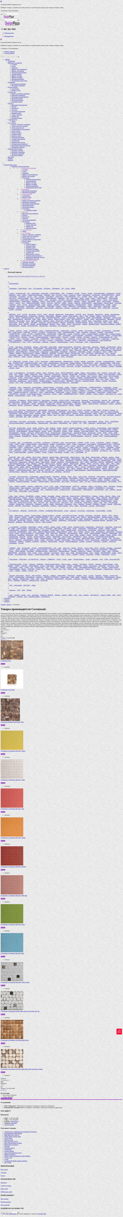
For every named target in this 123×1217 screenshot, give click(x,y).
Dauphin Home (111, 347)
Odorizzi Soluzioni (65, 486)
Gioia (119, 389)
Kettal (69, 431)
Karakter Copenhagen (75, 428)
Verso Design (92, 566)
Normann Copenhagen (22, 481)
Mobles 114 (69, 467)
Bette (33, 319)
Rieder (15, 519)
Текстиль (25, 218)
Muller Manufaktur (79, 470)
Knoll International (14, 434)
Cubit (85, 342)
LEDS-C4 (20, 446)
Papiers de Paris (74, 496)
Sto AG (11, 540)
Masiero (85, 460)
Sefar (29, 532)
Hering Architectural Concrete (61, 402)
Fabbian (38, 373)
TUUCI (113, 554)
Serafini (86, 532)
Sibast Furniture (39, 533)
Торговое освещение (28, 265)
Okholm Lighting (13, 488)
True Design (89, 554)
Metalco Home (73, 463)
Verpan (84, 566)
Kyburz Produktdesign (110, 436)
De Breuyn (66, 348)
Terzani (64, 549)
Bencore (37, 317)
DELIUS (64, 350)
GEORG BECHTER (63, 389)
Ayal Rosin (18, 309)
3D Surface (46, 288)
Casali (77, 332)
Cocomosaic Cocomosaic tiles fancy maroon (13, 866)
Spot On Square (66, 536)
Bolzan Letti (58, 321)
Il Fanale (112, 410)
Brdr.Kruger (70, 322)
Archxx (11, 303)
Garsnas (115, 387)
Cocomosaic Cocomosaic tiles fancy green (13, 924)
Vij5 (98, 567)
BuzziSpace (52, 326)
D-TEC (11, 347)
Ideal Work (51, 410)
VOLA (10, 570)
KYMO (11, 437)
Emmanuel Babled (105, 363)
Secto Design (91, 530)
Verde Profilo (49, 566)
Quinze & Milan (100, 510)
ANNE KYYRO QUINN (81, 300)
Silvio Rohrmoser (71, 533)
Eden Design (43, 361)
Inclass (30, 413)
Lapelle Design (60, 444)
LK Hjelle (71, 449)
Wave (84, 575)
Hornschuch (12, 405)
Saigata (52, 527)
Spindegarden (55, 536)
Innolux (100, 413)
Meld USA (117, 462)
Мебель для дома (31, 182)
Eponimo (53, 364)
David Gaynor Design (25, 348)
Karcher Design (101, 428)
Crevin (71, 342)
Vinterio (23, 569)
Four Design (65, 379)
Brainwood (42, 322)
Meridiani (33, 463)
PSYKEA (52, 506)
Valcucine (31, 564)
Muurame (31, 472)
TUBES (97, 554)
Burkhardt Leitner (93, 324)
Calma (40, 330)
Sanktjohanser (89, 527)
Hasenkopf (84, 400)
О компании (8, 1149)
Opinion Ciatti (34, 489)
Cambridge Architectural (51, 330)
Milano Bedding (20, 465)
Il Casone (104, 410)
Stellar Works (61, 538)
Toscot (61, 553)
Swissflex (103, 541)
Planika (76, 501)
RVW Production (28, 522)
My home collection (47, 472)
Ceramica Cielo (103, 334)
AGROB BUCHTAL (107, 295)
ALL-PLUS (12, 298)
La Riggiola (55, 442)
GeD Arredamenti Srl (41, 389)
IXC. (41, 416)
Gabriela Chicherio (48, 387)
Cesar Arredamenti (77, 335)
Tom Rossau (21, 553)
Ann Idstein (53, 300)
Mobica (27, 467)
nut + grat (86, 481)
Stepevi (77, 538)
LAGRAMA (99, 442)
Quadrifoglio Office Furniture (53, 510)
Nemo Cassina (82, 476)
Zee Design (35, 595)
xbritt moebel (17, 585)
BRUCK (115, 322)
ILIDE (38, 412)
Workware (23, 580)
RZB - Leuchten (46, 522)
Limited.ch (77, 447)
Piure (58, 501)
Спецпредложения (23, 166)
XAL (10, 585)
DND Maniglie (99, 353)
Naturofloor (55, 476)
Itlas (24, 416)
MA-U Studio (36, 457)
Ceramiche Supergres (49, 335)
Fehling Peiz (33, 374)
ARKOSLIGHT (85, 303)
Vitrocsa (87, 569)
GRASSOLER (13, 394)
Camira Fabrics (64, 330)
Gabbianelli (12, 387)
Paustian (24, 497)
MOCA (76, 467)
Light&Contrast (28, 447)
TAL (54, 548)
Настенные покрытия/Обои (30, 204)
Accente (76, 293)
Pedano (46, 497)
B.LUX (39, 314)
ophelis (26, 489)
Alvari (86, 298)
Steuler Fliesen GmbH (87, 538)
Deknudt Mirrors (47, 350)
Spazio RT (21, 536)
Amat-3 (92, 298)
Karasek (85, 428)
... (4, 639)
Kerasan (64, 431)
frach (96, 379)
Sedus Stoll (12, 532)
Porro (74, 504)
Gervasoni (80, 389)
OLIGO (43, 488)
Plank (82, 501)
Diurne (66, 353)
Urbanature (94, 559)
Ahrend (117, 295)
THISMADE (112, 549)
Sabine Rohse (31, 527)
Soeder (88, 535)
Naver (74, 476)
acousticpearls (109, 293)
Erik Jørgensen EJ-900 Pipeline (13, 1133)
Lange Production (42, 444)
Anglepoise (33, 300)
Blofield (86, 319)
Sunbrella (27, 541)
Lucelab (87, 450)
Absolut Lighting (54, 293)
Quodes (109, 510)
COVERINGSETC (14, 342)
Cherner (107, 335)
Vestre (20, 567)
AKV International (69, 296)
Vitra (64, 569)
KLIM (98, 433)
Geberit (19, 389)
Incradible (37, 413)
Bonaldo (77, 321)
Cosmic (74, 340)
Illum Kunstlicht (52, 412)
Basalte (106, 314)
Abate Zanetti (34, 293)
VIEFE (74, 567)
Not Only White (54, 481)
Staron (84, 536)
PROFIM (17, 506)
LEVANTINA (89, 446)
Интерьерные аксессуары (34, 187)
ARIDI (63, 303)
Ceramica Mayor (25, 335)
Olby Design (35, 488)
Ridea (10, 519)
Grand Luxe (81, 392)
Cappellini (96, 330)
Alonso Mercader (50, 298)
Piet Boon (38, 501)
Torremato (46, 553)
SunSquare (35, 541)
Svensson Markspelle (71, 541)
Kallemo (52, 428)
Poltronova (37, 504)
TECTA (11, 549)
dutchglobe (36, 356)
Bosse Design (12, 322)
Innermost (74, 413)
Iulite (29, 416)
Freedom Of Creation (58, 381)
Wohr (37, 579)
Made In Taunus (74, 457)
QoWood (40, 510)
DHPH (110, 352)
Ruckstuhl (109, 520)
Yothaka (28, 590)
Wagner (27, 575)
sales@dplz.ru (15, 1121)
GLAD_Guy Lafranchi (70, 390)
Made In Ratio (64, 457)
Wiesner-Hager (64, 577)
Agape (64, 295)
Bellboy (98, 316)
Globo (40, 392)
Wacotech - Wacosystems (16, 575)
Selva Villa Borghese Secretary (13, 1143)
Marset (40, 460)
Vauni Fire (23, 566)
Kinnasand (30, 433)
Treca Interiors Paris (19, 554)
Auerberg (66, 308)
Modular (98, 467)
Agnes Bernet (85, 295)
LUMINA (37, 452)
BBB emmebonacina (20, 316)
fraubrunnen (12, 381)
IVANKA (34, 416)
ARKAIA (76, 303)
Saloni (57, 527)
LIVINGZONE (62, 449)
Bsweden (51, 324)
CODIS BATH (44, 339)
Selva (74, 532)
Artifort (107, 304)
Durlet (22, 356)
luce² (110, 450)
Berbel (87, 317)
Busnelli (23, 326)
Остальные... (26, 178)
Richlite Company (107, 517)
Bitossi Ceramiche (59, 319)
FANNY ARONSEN (66, 373)
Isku (104, 415)
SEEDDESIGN (21, 532)
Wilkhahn (90, 577)
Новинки (14, 166)
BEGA (81, 316)
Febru (10, 374)
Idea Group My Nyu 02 (11, 1141)
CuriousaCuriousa (94, 342)
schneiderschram (13, 530)
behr (86, 316)
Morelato (78, 468)
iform (73, 410)
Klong (109, 433)
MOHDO (110, 467)
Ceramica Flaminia (114, 334)
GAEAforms (58, 387)
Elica (40, 363)
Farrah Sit (103, 373)
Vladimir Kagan (107, 569)
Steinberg (29, 538)
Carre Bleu (41, 332)
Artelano (48, 304)
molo (117, 467)
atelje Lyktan (38, 308)
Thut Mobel (30, 551)
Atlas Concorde (48, 308)
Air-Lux (29, 296)
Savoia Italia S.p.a (33, 528)
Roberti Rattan (88, 519)
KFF (96, 431)
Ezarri (16, 368)
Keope (49, 431)
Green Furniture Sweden (34, 394)
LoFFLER (115, 449)
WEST (10, 577)
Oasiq (10, 486)
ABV (62, 293)
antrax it (42, 301)
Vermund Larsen (59, 566)
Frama (106, 379)
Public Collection (62, 506)
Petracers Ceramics (50, 499)
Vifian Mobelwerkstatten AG (87, 567)
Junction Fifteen (100, 423)
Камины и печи (31, 223)
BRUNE (25, 324)
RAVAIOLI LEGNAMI (69, 515)
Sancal (69, 527)
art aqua (24, 304)
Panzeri (57, 496)
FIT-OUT (25, 212)
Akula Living (58, 296)
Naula (68, 476)
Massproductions (93, 460)
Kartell (64, 429)
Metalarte (58, 463)
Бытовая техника (31, 228)
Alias (105, 296)
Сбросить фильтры (6, 1098)
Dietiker (37, 353)
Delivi (70, 350)
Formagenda (51, 377)
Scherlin (100, 528)
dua (98, 355)
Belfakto (91, 316)
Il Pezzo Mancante (29, 412)
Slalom (65, 535)
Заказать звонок (9, 1124)
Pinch (53, 501)
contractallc (13, 1123)
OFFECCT (75, 486)
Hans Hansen (45, 400)
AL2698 (83, 296)
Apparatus (76, 301)
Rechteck (80, 515)
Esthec (37, 366)
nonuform (92, 480)
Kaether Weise (21, 428)
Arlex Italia (117, 303)
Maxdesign (60, 462)
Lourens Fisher (78, 450)
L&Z (18, 442)
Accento (83, 293)
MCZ (81, 462)
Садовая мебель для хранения (31, 239)
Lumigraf (29, 452)
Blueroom (11, 321)
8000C (72, 288)
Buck (57, 324)
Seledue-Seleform (61, 532)
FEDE (20, 374)
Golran (67, 392)
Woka (42, 579)
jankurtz (100, 421)
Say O (41, 528)
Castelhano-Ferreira (39, 334)
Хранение (25, 173)
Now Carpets (64, 481)
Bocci (27, 321)
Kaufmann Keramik (91, 429)
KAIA (28, 428)
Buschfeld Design (14, 326)
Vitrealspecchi (78, 569)
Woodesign (68, 579)
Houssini (35, 405)
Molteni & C (12, 468)
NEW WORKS (40, 478)
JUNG (109, 423)
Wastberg (78, 575)
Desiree (88, 352)
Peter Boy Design (113, 497)
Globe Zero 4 (32, 392)
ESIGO (21, 366)
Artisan (113, 304)
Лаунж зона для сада (28, 238)
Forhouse (36, 377)
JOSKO (74, 423)
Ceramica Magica (13, 335)
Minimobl (51, 465)
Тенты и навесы (31, 244)
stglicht (97, 538)
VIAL (46, 567)
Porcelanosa (68, 504)
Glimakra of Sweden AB (20, 392)
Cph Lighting (35, 342)
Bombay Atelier (68, 321)
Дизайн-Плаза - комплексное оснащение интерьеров (20, 1131)
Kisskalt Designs (55, 433)
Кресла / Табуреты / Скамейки (31, 234)
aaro (28, 293)
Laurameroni (81, 444)
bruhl (20, 324)
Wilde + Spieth (74, 577)
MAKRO (15, 459)
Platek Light (12, 502)
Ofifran (90, 486)
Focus (104, 376)
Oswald (118, 489)
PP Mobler (95, 504)
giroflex (42, 390)
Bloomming (110, 319)
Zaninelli (16, 595)
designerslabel (53, 352)
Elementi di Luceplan (30, 363)
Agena (78, 295)
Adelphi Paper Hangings (34, 295)
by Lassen (71, 326)
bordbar (105, 321)
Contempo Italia (27, 340)
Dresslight (72, 355)
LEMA (39, 446)
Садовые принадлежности (34, 255)
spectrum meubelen (38, 536)
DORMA (26, 355)
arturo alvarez (19, 306)
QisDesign (23, 510)
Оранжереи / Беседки (32, 259)
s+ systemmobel (13, 527)
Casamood (92, 332)
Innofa (94, 413)
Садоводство (30, 252)
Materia (119, 460)
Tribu (52, 554)
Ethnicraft (55, 366)
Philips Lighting (90, 499)
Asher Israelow (40, 306)
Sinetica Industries (94, 533)
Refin (109, 515)
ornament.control (75, 489)
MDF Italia (93, 462)
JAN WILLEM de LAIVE (78, 421)
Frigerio (97, 381)
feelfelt (25, 374)
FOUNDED (49, 379)
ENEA (10, 364)
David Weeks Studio (50, 348)
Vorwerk (30, 570)
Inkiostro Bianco (65, 413)
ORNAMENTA (87, 489)
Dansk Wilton (52, 347)
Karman (45, 429)
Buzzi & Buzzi (43, 326)
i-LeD (14, 410)
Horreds (20, 405)
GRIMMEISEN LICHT (70, 394)
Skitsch (40, 535)
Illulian (43, 412)
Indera (48, 413)
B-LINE (24, 314)
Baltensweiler (58, 314)
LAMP (16, 444)
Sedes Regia (100, 530)
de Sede (97, 348)
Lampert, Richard (30, 444)
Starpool (90, 536)
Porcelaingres (58, 504)
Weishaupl (97, 575)
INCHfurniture (23, 413)
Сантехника (26, 195)
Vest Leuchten (12, 567)
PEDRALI (53, 497)
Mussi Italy (23, 472)
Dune (103, 355)
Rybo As (37, 522)
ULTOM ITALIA (33, 559)
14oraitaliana (12, 288)
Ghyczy (87, 389)
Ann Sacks (61, 300)
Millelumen (36, 465)
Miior (112, 463)
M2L (18, 457)
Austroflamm (74, 308)
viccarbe (68, 567)
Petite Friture (38, 499)
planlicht (88, 501)
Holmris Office (50, 403)
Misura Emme (113, 465)
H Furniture (12, 400)
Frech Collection (32, 381)
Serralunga (118, 532)
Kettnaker (76, 431)
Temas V (31, 549)
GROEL (81, 394)
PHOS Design (24, 501)
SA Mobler (23, 527)
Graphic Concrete (111, 392)
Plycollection (77, 502)
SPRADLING (76, 536)
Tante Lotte (66, 548)
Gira (36, 390)
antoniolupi (35, 301)
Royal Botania (71, 520)
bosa (110, 321)
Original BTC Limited (51, 489)
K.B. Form (12, 428)
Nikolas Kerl (107, 478)
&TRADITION (13, 283)
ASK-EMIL (50, 306)
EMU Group (115, 363)
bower (26, 322)
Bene (43, 317)
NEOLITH (91, 476)
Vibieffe (62, 567)
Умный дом (29, 226)
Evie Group (69, 366)
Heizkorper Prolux (14, 402)
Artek (42, 304)
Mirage (85, 465)
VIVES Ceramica (96, 569)
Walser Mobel (61, 575)
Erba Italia (78, 364)
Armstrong (11, 304)
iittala (93, 410)
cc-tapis (69, 334)
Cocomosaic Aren (6, 660)
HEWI (112, 402)
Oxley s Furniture (33, 491)
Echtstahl (24, 361)
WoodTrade (108, 579)
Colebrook (57, 339)
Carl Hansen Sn (106, 330)
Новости (10, 160)
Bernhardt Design (17, 319)
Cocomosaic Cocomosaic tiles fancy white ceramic (15, 982)
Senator (80, 532)
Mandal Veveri (43, 459)
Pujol (70, 506)
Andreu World (23, 300)
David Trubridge (37, 348)
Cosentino (67, 340)
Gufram (39, 395)
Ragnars (26, 515)
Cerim (58, 335)
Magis (86, 457)
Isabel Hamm (88, 415)
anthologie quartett (14, 301)
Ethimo (49, 366)
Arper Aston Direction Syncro (12, 1153)
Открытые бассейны (32, 249)
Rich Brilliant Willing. (93, 517)
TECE (95, 548)
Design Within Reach (21, 352)
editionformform (67, 361)
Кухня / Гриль (26, 241)
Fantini (76, 373)
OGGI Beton (97, 486)
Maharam (103, 457)
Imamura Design (71, 412)
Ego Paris (98, 361)
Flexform (46, 376)
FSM (21, 382)
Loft (10, 450)
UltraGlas (42, 559)
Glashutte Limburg (108, 390)
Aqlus (97, 301)
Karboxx (92, 428)
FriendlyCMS (42, 1214)
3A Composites (37, 288)
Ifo (69, 410)
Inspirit (119, 413)
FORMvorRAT (102, 377)
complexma (71, 339)
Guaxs (27, 395)
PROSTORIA (44, 506)
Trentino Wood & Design (41, 554)
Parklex (101, 496)
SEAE (62, 530)
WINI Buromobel (109, 577)
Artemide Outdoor (80, 304)
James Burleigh (57, 421)
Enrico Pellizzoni (34, 364)
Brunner (32, 324)
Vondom (23, 570)
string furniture (65, 540)
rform (77, 517)
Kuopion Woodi (64, 436)
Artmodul (11, 306)
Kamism (65, 428)
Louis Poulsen (52, 450)
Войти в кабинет (9, 51)
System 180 (112, 541)
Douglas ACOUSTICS (45, 355)
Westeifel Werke (19, 577)
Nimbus (21, 480)
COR (35, 340)
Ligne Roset (52, 447)
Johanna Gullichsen (30, 423)
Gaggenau (73, 387)
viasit (51, 567)
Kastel (69, 429)
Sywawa (20, 543)
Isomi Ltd (117, 415)
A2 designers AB (19, 293)
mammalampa (33, 459)
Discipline (60, 353)
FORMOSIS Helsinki (90, 377)
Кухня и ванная (27, 194)
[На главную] (9, 18)
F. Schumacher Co (19, 373)
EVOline (77, 366)
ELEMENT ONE (18, 363)
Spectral (29, 536)
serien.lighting (109, 532)
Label (61, 442)
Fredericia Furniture (44, 381)
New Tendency (29, 478)
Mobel (21, 467)
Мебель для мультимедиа (30, 174)
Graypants (22, 394)
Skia (36, 535)
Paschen (107, 496)
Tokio (108, 551)
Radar (10, 515)
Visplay (48, 569)
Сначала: (3, 628)
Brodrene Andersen (81, 322)
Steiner (35, 538)
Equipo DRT (61, 364)
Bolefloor (38, 321)
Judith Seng (91, 423)
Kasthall (75, 429)
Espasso (32, 366)
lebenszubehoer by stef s (104, 444)
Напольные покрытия (29, 202)
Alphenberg (60, 298)
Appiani (83, 301)
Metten (88, 463)
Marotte (34, 460)
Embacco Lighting (74, 363)
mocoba (83, 467)
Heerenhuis (115, 400)
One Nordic (109, 488)
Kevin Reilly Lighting (87, 431)
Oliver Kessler (65, 488)
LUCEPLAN (103, 450)
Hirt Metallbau (25, 403)
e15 (9, 361)
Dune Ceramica (111, 355)
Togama (89, 551)
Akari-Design (49, 296)
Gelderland (52, 389)
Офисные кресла (9, 1148)
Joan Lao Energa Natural (16, 423)
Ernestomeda (102, 364)
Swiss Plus (96, 541)
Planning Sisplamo (106, 501)
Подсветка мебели (28, 267)
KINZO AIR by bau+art (41, 433)
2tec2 (29, 288)
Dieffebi (18, 353)
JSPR (84, 423)
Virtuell (37, 569)
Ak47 (34, 296)
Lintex (10, 449)
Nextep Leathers (62, 478)
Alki (115, 296)
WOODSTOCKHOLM (96, 579)
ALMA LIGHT (39, 298)
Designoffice (81, 352)
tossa (67, 553)
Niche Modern (73, 478)
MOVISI (47, 470)
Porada (51, 504)
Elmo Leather (63, 363)
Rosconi (29, 520)
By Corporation (62, 326)
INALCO (102, 412)
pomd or (45, 504)
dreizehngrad (64, 355)
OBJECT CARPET (19, 486)
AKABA (40, 296)
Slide (76, 535)
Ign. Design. (86, 410)
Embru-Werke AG (87, 363)
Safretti (39, 527)
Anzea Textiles (50, 301)
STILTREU (116, 538)
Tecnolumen (117, 548)
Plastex (115, 501)
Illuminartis (61, 412)
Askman (58, 306)
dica (115, 352)
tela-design (24, 549)
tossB (71, 553)
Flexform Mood (55, 376)
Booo (89, 321)
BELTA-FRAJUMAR (108, 316)
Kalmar (58, 428)
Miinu (107, 463)
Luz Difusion (78, 452)
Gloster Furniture (48, 392)
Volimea (17, 570)
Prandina (102, 504)
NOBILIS (57, 480)
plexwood (40, 502)
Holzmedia (77, 403)
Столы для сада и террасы (30, 236)
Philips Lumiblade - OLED (104, 499)
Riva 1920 (68, 519)
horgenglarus (102, 403)
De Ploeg (90, 348)
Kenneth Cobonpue (33, 431)
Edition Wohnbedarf (55, 361)
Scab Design (66, 528)
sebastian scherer (70, 530)
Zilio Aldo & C (94, 595)
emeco (95, 363)
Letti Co (66, 446)
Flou (88, 376)
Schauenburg (81, 528)
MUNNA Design (13, 472)
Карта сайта (4, 1189)
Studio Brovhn (94, 540)
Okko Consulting (25, 488)
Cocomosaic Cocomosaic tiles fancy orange (13, 837)
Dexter (104, 352)
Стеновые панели (31, 210)
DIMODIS (44, 353)
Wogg (31, 579)
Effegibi (83, 361)
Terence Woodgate (41, 549)
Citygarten (85, 337)
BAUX (11, 316)
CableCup (18, 330)
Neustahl (11, 478)
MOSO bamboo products (23, 470)
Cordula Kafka (58, 340)
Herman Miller (85, 402)
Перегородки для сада (32, 254)
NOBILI (50, 480)
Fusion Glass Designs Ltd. (61, 382)
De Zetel (112, 348)
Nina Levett (28, 480)
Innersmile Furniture (85, 413)
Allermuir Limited (22, 298)
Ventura (42, 566)
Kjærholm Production (79, 433)
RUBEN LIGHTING (84, 520)
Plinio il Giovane (54, 502)
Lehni (33, 446)
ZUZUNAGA (45, 596)
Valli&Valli (39, 564)
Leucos (72, 446)
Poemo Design (87, 502)
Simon (85, 533)
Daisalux (35, 347)
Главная (3, 604)
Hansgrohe (54, 400)
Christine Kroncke (54, 337)
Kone (78, 434)
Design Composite (105, 350)
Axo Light (114, 308)
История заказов (6, 1202)
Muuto (37, 472)
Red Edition (88, 515)
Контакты (11, 157)
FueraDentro (27, 382)
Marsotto (46, 460)
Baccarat (51, 314)
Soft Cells (94, 535)
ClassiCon (93, 337)
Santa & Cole (99, 527)
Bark (84, 314)
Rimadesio (44, 519)
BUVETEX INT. (32, 326)
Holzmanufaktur (67, 403)
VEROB (69, 566)
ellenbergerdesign (53, 363)
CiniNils (78, 337)
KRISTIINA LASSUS (45, 436)
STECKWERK (13, 538)
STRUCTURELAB (77, 540)
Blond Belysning (100, 319)
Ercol (85, 364)
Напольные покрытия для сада (35, 257)
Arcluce (17, 303)
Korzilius (95, 434)
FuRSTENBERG (46, 382)
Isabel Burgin (78, 415)
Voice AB (116, 569)
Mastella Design (105, 460)
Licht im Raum (99, 446)
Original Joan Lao (64, 489)
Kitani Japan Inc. (66, 433)
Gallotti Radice (82, 387)
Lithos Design (26, 449)
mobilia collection (59, 467)
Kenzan (43, 431)
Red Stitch (96, 515)
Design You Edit (33, 352)
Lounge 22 (69, 450)
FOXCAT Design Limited (86, 379)
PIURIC (64, 501)
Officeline (83, 486)
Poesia (95, 502)
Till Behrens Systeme (41, 551)
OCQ (51, 486)
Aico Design (12, 296)
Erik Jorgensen (92, 364)
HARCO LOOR (63, 400)
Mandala (51, 459)
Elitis (45, 363)
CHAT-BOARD (98, 335)
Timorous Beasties (63, 551)
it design (11, 416)
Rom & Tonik (20, 520)
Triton (62, 554)
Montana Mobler (33, 468)
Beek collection (73, 316)
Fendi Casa (47, 374)
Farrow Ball (112, 373)
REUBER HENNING (41, 517)
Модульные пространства (30, 213)
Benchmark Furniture (27, 317)
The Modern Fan (78, 549)
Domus (19, 355)
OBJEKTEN (37, 486)
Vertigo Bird (101, 566)
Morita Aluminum (94, 468)
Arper (18, 304)
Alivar (110, 296)
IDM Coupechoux (61, 410)
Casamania (84, 332)
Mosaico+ (11, 470)
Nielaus (81, 478)
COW (28, 342)
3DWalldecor (55, 288)
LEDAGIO (116, 444)
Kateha (81, 429)
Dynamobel (69, 356)
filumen (100, 374)
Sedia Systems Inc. (111, 530)
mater (113, 460)
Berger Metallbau (96, 317)
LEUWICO (79, 446)
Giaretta (100, 389)
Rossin (41, 520)
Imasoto (80, 412)
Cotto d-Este (81, 340)
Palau (15, 496)
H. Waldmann (21, 400)
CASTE (29, 334)
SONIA (114, 535)
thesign (87, 549)
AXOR (11, 309)
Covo (23, 342)
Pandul (37, 496)
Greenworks (46, 394)
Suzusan (61, 541)
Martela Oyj (54, 460)
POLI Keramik (112, 502)
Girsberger (48, 390)
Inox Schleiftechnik (110, 413)
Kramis (106, 434)
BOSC (115, 321)
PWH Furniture (100, 506)
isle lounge (109, 415)
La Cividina (37, 442)
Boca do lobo (19, 321)
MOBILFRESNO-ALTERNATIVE (42, 467)
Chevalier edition (116, 335)
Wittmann (14, 579)
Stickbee (104, 538)
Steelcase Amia (8, 1140)
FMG (99, 376)
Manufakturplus (75, 459)
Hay (109, 400)
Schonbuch (23, 530)
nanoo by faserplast (44, 476)
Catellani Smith (51, 334)
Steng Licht (70, 538)
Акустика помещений (29, 220)
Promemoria (35, 506)
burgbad (84, 324)
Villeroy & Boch (112, 567)
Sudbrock (20, 541)
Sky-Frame (58, 535)
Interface (11, 415)
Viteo (59, 569)
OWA (15, 491)
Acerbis (89, 293)
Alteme (81, 298)
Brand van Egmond (52, 322)
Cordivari (49, 340)
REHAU (23, 517)
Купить (3, 664)
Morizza (104, 468)
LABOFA (79, 442)
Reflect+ (115, 515)
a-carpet (11, 293)
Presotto (109, 504)
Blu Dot (118, 319)
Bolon (51, 321)
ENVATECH (44, 364)
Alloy (31, 298)
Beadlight (40, 316)
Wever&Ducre (29, 577)
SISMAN (104, 533)
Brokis (90, 322)
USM (105, 559)
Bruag (109, 322)
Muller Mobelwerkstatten (109, 470)
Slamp (71, 535)
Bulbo (62, 324)
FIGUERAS (82, 374)
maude (36, 462)
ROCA (96, 519)
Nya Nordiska (111, 481)
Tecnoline (108, 548)
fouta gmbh (73, 379)
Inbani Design (12, 413)
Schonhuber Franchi (33, 530)
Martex (61, 460)
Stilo (109, 538)
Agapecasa (71, 295)
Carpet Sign (26, 332)
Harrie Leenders (74, 400)
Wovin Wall (43, 580)
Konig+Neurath (86, 434)
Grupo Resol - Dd (110, 394)
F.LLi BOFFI (29, 373)
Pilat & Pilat (47, 501)
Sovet (119, 535)
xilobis (32, 585)
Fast (118, 373)
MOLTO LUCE (22, 468)
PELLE (68, 497)
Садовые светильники (33, 251)
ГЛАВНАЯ (11, 61)
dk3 (82, 353)
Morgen (85, 468)
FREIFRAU (69, 381)
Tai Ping (33, 548)
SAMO (63, 527)
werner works (113, 575)
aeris (52, 295)
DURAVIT (16, 356)
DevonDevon (96, 352)
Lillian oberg (61, 447)
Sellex (69, 532)
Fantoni (82, 373)
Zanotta (23, 595)
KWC (100, 436)
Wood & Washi (58, 579)
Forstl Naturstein (22, 379)
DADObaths (27, 347)
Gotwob (73, 392)
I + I (10, 410)
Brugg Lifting (12, 324)
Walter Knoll (70, 575)
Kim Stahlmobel (13, 433)
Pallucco (21, 496)
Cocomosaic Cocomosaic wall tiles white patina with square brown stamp (22, 1069)
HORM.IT (118, 403)
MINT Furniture (67, 465)
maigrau (111, 457)
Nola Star (64, 480)
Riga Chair (36, 519)
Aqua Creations (106, 301)
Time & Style (52, 551)
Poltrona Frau (19, 504)
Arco (22, 303)
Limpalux (84, 447)
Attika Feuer (58, 308)
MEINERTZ (108, 462)
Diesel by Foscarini (27, 353)
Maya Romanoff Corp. (71, 462)
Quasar (65, 510)
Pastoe (113, 496)
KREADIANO (114, 434)
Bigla (38, 319)
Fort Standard (33, 379)
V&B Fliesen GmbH (14, 564)
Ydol (23, 590)
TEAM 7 (79, 548)
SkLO (46, 535)
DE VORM (104, 348)
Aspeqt (64, 306)
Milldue (29, 465)
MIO (75, 465)
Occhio (45, 486)
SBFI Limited (57, 528)
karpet (58, 429)
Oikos (104, 486)
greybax (54, 394)
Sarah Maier (108, 527)
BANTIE (77, 314)
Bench (17, 317)
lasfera (68, 444)
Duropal (29, 356)
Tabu (18, 548)
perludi (97, 497)
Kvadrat (94, 436)
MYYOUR (66, 472)
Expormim (103, 366)
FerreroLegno (55, 374)
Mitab (10, 467)
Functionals (36, 382)
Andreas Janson (13, 300)
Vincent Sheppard (14, 569)
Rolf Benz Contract (114, 519)
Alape (89, 296)
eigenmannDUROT (108, 361)
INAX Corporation (113, 412)
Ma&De (28, 457)
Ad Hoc (118, 293)
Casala (58, 332)
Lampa (22, 444)
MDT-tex (100, 462)
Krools (55, 436)
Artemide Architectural (66, 304)
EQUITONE (70, 364)
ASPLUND (71, 306)
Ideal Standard (42, 410)
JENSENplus (113, 421)
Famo (56, 373)
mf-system (95, 463)
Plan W (70, 501)
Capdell (80, 330)
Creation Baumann (62, 342)
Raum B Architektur (47, 515)
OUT (10, 491)
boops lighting (96, 321)
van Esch (74, 564)
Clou (115, 337)
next (54, 478)
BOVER (21, 322)
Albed (94, 296)
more (67, 468)
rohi (105, 519)
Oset (106, 489)
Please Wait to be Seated (24, 502)
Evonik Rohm (85, 366)
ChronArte (64, 337)
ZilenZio (85, 595)
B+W (18, 314)
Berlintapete (106, 317)
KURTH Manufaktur (76, 436)
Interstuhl (35, 415)
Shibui (16, 533)
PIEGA (32, 501)
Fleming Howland (37, 376)
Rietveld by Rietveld (25, 519)
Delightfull (57, 350)
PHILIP (69, 499)
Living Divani (42, 449)
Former (65, 377)
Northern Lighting (43, 481)
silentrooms (62, 533)
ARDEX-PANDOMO (32, 303)
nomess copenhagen (82, 480)
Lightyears (44, 447)
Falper (43, 373)
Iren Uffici (60, 415)
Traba (90, 553)
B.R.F (44, 314)
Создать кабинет (9, 53)
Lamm (10, 444)
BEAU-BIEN (49, 316)
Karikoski (11, 429)
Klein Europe (91, 433)
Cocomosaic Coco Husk (8, 689)
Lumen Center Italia (19, 452)
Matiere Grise (12, 462)
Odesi (56, 486)
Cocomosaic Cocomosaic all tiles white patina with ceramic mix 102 (20, 1011)
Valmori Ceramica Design (51, 564)
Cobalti (17, 339)
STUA (86, 540)
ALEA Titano (8, 1138)
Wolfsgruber (49, 579)
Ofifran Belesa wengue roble (12, 1136)
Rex (51, 517)
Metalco (65, 463)
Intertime (42, 415)
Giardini (93, 389)
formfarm (71, 377)
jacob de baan (30, 421)
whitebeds (38, 577)
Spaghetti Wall (13, 536)
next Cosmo (7, 1162)
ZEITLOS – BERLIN (46, 595)
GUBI (33, 395)
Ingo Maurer (55, 413)
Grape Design (100, 392)
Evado (62, 366)
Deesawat (31, 350)
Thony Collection (19, 551)
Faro (98, 373)
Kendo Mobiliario (21, 431)
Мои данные (4, 1199)
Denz (90, 350)
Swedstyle (88, 541)
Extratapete (118, 366)
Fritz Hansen (112, 381)
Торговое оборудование (29, 260)
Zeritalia (63, 595)
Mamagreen (24, 459)
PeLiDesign (61, 497)
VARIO (16, 566)
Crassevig (51, 342)
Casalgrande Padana (68, 332)
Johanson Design (42, 423)
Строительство (27, 229)
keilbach (114, 429)
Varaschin (97, 564)
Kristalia (35, 436)
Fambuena (50, 373)
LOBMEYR (94, 449)
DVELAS (56, 356)
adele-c (23, 295)
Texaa (69, 549)
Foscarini (41, 379)
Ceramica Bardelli (91, 334)
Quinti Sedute (89, 510)
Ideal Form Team (31, 410)
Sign (47, 533)
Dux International (46, 356)
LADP (86, 442)
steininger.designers (45, 538)
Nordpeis (11, 481)
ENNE (25, 364)
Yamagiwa (11, 590)
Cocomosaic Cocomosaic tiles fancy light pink (14, 895)
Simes (80, 533)
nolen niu (71, 480)
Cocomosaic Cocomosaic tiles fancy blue (12, 953)
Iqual (54, 415)
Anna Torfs (69, 300)
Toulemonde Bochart (81, 553)
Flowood (93, 376)
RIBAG (83, 517)
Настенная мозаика (28, 207)
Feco (15, 374)
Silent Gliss (53, 533)
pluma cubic (64, 502)
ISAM (95, 415)
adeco (18, 295)
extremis (11, 368)
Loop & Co (43, 450)
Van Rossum (82, 564)
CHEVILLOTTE (13, 337)
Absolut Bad (44, 293)
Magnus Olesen (95, 457)
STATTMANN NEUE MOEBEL (104, 536)
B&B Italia (12, 314)
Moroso (110, 468)
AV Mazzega (91, 308)
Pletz (34, 502)
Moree (72, 468)
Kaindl (34, 428)
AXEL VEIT (105, 308)
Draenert (56, 355)
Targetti (73, 548)
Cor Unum (42, 340)
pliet (46, 502)
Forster (110, 377)
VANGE (90, 564)
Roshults (35, 520)
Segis (34, 532)
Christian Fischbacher (41, 337)
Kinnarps (22, 433)
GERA (73, 389)
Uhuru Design (12, 559)
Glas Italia (89, 390)
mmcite (16, 467)
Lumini (44, 452)
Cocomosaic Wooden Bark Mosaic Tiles (12, 722)
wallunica (52, 575)
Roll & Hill (12, 520)
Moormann (61, 468)
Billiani (43, 319)
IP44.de (49, 415)
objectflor (29, 486)
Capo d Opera (88, 330)
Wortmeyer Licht (33, 580)
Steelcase (22, 538)
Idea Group (21, 410)
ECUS (36, 361)
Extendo (111, 366)
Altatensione (73, 298)
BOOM (84, 321)
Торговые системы (28, 262)
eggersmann (90, 361)
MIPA (79, 465)
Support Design (52, 541)
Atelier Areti (106, 306)
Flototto (82, 376)
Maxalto (53, 462)
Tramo (113, 553)
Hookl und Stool (92, 403)
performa (75, 497)
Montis (48, 468)
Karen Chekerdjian (113, 428)
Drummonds (92, 355)
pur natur (91, 506)
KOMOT (63, 434)
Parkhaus (94, 496)
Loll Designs (16, 450)
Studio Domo (104, 540)
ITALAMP (18, 416)
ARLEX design (108, 303)
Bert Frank (27, 319)
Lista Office (17, 449)
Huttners (77, 405)
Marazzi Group (97, 459)
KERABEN (56, 431)
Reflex (10, 517)
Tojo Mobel (96, 551)
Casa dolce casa (50, 332)
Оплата (3, 1175)
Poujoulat (87, 504)
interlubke (18, 415)
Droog (84, 355)
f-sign (10, 373)
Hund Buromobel (50, 405)
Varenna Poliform (107, 564)
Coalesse (11, 339)
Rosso (47, 520)
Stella (54, 538)
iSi (99, 415)
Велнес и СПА (26, 197)
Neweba (49, 478)
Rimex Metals (52, 519)
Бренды (9, 604)
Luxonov (66, 452)
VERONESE (77, 566)
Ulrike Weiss (22, 559)
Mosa (115, 468)
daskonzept (94, 347)
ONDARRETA (99, 488)
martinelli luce (69, 460)
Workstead (16, 580)
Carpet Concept (16, 332)
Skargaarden (29, 535)
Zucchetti (19, 596)
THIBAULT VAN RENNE (98, 549)
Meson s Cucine (49, 463)
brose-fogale (97, 322)
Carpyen (33, 332)
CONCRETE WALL (93, 339)
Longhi (24, 450)
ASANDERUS (30, 306)
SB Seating (48, 528)
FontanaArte (12, 377)
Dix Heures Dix (75, 353)
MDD (86, 462)
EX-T (97, 366)
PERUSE (103, 497)
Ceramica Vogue (36, 335)
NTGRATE (74, 481)
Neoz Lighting (100, 476)
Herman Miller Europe (98, 402)
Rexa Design (64, 517)
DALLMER (43, 347)
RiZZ (80, 519)
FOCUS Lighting (113, 376)
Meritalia (40, 463)
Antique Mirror (25, 301)
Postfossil (80, 504)
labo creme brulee (70, 442)
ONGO (20, 489)
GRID (59, 394)
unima (69, 559)
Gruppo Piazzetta (19, 395)
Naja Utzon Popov (22, 476)
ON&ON (90, 488)
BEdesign (57, 316)
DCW (59, 348)
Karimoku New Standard (23, 429)
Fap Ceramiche (90, 373)
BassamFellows (114, 314)
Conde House (104, 339)
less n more (59, 446)
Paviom (30, 497)
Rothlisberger (61, 520)
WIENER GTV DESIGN (50, 577)
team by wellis (88, 548)
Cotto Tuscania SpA (104, 340)
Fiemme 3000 (72, 374)
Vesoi (116, 566)
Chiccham (23, 337)
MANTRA (59, 459)
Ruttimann (18, 522)
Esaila (15, 366)
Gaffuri (66, 387)
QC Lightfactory (13, 510)
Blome (91, 319)
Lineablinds (109, 447)
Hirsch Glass (15, 403)
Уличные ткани (30, 246)
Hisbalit (33, 403)
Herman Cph (75, 402)
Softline (101, 535)
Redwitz (104, 515)
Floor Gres (64, 376)
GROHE (88, 394)
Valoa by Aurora (65, 564)
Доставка (3, 1172)
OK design (111, 486)
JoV (80, 423)
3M (61, 288)
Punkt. (75, 506)
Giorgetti (18, 390)
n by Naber (12, 476)
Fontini (19, 377)
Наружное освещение (29, 192)
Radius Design (18, 515)
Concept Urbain (80, 339)
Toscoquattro (54, 553)
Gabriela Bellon (36, 387)
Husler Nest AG (62, 405)
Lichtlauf (115, 446)
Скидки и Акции (6, 1185)
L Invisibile (12, 442)
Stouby (36, 540)
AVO (99, 308)
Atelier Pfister (19, 308)
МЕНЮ (7, 59)
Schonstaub (45, 530)
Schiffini (107, 528)
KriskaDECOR (26, 436)
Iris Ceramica (69, 415)
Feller (40, 374)
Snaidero (82, 535)
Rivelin (75, 519)
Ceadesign (76, 334)
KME (115, 433)
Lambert (107, 442)
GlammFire (82, 390)
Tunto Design (104, 554)
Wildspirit (83, 577)
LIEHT (19, 447)
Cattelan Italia (61, 334)
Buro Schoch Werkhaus (106, 324)
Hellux (29, 402)
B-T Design (31, 314)
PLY (71, 502)
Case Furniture (108, 332)
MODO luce (90, 467)
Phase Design (60, 499)
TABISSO (11, 548)
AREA (42, 303)
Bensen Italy (70, 317)
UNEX (58, 559)
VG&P (26, 567)
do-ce (106, 353)
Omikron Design (81, 488)
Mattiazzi (30, 462)
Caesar (24, 330)
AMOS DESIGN (101, 298)
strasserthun (49, 540)
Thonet (10, 551)
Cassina (23, 334)
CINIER (72, 337)
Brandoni (62, 322)
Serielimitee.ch (100, 532)
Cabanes (11, 330)
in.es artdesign (94, 412)
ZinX (113, 595)
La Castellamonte (26, 442)
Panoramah (50, 496)
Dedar (17, 350)
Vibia (56, 567)
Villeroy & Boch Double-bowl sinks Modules (17, 1156)
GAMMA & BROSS (94, 387)
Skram (51, 535)
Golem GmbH (59, 392)
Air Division (21, 296)
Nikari (99, 478)
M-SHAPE (12, 457)
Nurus (80, 481)
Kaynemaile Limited (104, 429)
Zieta (79, 595)
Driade (79, 355)
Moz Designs (59, 470)
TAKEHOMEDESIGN (44, 548)
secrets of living (81, 530)
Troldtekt (74, 554)
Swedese (81, 541)
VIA (31, 567)
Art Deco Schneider (33, 304)
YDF (18, 590)
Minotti (58, 465)
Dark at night (85, 347)
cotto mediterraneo (92, 340)
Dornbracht (34, 355)
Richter (115, 517)
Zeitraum (56, 595)
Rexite (72, 517)
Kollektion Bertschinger (52, 434)
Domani (112, 353)
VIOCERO (30, 569)
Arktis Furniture (97, 303)
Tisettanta (73, 551)
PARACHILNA (85, 496)
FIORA (118, 374)
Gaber (18, 387)
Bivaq (67, 319)
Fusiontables (74, 382)
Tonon (39, 553)
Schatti (74, 528)
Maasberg (44, 457)
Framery (112, 379)
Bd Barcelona (32, 316)
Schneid (113, 528)
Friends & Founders (87, 381)
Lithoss (34, 449)
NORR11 (33, 481)
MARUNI (78, 460)
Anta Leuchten (113, 300)
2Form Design (22, 288)
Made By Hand (53, 457)
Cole (51, 339)
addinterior (11, 295)
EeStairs (76, 361)
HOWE (42, 405)
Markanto (27, 460)
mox (53, 470)
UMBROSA (50, 559)
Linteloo (117, 447)
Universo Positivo (78, 559)
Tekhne (17, 549)
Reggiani (17, 517)
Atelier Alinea (96, 306)
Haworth (103, 400)
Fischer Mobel (18, 376)
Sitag (119, 533)
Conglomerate (17, 340)
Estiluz (43, 366)
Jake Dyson (40, 421)
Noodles (99, 480)
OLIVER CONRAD (53, 488)
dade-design (18, 347)
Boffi (32, 321)
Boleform (45, 321)
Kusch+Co (87, 436)
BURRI (118, 324)
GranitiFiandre (90, 392)
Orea (41, 489)
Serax (92, 532)
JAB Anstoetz (12, 421)
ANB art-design (112, 298)
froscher (11, 382)
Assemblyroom (81, 306)
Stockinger (18, 540)
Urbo (100, 559)
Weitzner (105, 575)
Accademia (69, 293)
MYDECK (58, 472)
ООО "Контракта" (11, 1214)
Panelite (43, 496)
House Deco (27, 405)
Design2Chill (44, 352)
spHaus (48, 536)
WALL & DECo (35, 575)
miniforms (44, 465)
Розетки (24, 215)
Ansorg (104, 300)
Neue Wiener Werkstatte (113, 476)
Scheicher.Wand (91, 528)
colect (64, 339)
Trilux (56, 554)
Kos (101, 434)
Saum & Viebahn (21, 528)
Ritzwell (61, 519)
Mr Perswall (68, 470)
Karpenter (52, 429)
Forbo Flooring (28, 377)
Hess (107, 402)
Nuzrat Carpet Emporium (99, 481)
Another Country (95, 300)
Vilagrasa (103, 567)
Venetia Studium (33, 566)
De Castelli (74, 348)
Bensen (63, 317)
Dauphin (102, 347)
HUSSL (71, 405)
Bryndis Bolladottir (42, 324)
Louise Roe (61, 450)
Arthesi (89, 304)
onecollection (12, 489)
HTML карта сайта (6, 1192)
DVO (62, 356)
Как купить (4, 1169)
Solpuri (107, 535)
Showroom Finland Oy (26, 533)
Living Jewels (52, 449)
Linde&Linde (93, 447)
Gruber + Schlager (98, 394)
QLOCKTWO (32, 510)
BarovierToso (98, 314)
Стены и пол (26, 199)
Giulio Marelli (57, 390)
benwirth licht (80, 317)
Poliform (11, 504)
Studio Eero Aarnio (115, 540)
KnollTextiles (25, 434)
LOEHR (108, 449)
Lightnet (36, 447)
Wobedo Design (23, 579)
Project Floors (25, 506)
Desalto (96, 350)
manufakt (66, 459)
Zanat (10, 595)
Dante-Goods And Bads (64, 347)
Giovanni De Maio (28, 390)
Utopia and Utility (114, 559)
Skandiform (20, 535)
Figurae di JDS (92, 374)
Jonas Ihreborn (62, 423)
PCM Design (38, 497)
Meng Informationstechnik (16, 463)
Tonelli (34, 553)
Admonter (46, 295)
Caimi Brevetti (33, 330)
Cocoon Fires (34, 339)
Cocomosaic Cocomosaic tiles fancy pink (12, 809)
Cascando (99, 332)
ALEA (100, 296)
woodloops (76, 579)
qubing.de (72, 510)
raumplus (57, 515)
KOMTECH (71, 434)
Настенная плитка (27, 205)
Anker (45, 300)
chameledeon (88, 335)
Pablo (10, 496)
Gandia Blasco (106, 387)
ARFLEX (56, 303)
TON (28, 553)
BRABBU (33, 322)
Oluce (73, 488)
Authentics (83, 308)
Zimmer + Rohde (105, 595)
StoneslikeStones (27, 540)
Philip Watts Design (78, 499)
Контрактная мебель (32, 186)
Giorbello (11, 390)
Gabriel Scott (26, 387)
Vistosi (54, 569)
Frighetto (104, 381)
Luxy (72, 452)
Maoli (89, 459)
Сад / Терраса (26, 233)
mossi (34, 470)
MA (22, 457)
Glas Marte (97, 390)
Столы (24, 171)
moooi (54, 468)
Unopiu (87, 559)
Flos (77, 376)
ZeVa (75, 595)
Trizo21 (68, 554)
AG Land (58, 295)
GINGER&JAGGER (110, 389)
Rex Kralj (56, 517)
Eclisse (30, 361)
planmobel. (95, 501)
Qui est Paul (80, 510)
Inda (43, 413)
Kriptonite (17, 436)
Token (103, 551)
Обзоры (10, 158)
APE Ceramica (67, 301)
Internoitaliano (27, 415)
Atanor (88, 306)
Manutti (84, 459)
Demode (85, 350)
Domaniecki (12, 355)
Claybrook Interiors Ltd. (105, 337)
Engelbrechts (18, 364)
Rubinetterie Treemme (98, 520)
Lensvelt (45, 446)
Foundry (57, 379)
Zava (28, 595)
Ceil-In (82, 334)
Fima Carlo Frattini (109, 374)
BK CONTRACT (76, 319)
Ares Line (49, 303)
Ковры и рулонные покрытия (31, 200)
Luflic (10, 452)
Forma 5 (43, 377)
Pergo (81, 497)
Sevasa (10, 533)
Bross (104, 322)
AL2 (78, 296)
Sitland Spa (12, 535)
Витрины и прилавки (29, 264)
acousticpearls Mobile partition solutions (15, 1161)
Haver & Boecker (94, 400)
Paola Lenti (65, 496)
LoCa (101, 449)
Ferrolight (64, 374)
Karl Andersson (36, 429)
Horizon (111, 403)
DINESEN (52, 353)
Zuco (25, 596)
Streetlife (56, 540)
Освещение (25, 189)
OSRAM (111, 489)
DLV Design (89, 353)
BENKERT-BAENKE (52, 317)
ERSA (109, 364)
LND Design (85, 449)
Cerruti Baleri (66, 335)
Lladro (78, 449)
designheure (72, 352)
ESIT (26, 366)
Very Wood (110, 566)
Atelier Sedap (29, 308)
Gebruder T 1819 (28, 389)
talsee (59, 548)
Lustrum (50, 452)
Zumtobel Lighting (33, 596)
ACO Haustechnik (99, 293)
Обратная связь (9, 33)
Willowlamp (98, 577)
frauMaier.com (21, 381)
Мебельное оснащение (29, 168)
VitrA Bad (70, 569)
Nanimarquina (33, 476)
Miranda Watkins (102, 465)
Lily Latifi (69, 447)
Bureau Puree (76, 324)
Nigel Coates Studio (90, 478)
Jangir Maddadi (92, 421)
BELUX (11, 317)
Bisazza (50, 319)
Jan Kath (66, 421)
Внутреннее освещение (29, 191)
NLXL (44, 480)
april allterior (90, 301)
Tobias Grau (81, 551)
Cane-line (73, 330)
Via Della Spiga (38, 567)
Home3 (84, 403)
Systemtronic (12, 543)
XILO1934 (26, 585)
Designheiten (63, 352)
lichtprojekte (12, 447)
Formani (59, 377)
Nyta (119, 481)
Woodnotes (84, 579)
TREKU (30, 554)
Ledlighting (12, 446)
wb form (90, 575)
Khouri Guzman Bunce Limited (108, 431)
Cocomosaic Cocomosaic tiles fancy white (13, 780)
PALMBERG (29, 496)
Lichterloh (108, 446)
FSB (16, 382)
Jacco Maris (22, 421)
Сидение (25, 169)
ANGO (40, 300)
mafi (82, 457)
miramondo (92, 465)
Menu (27, 463)
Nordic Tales (114, 480)
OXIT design (22, 491)
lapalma (52, 444)
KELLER (11, 431)
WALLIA (45, 575)
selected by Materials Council (46, 532)
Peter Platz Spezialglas (15, 499)
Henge (34, 402)
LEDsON (27, 446)
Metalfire (82, 463)
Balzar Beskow (69, 314)
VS (35, 570)
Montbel (42, 468)
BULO (68, 324)
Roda (101, 519)
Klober (104, 433)
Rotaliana (53, 520)
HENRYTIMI (42, 402)
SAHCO (45, 527)
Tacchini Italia (25, 548)
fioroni (10, 376)
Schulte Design (54, 530)
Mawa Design (44, 462)
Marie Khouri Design (17, 460)
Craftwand (44, 342)
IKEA (98, 410)
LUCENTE (94, 450)
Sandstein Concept (78, 527)
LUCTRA (116, 450)
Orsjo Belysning (98, 489)
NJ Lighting (37, 480)
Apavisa (59, 301)
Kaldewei (40, 428)
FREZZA (77, 381)
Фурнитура (25, 217)
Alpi (67, 298)
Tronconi (81, 554)
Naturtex (63, 476)
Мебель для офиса (31, 184)
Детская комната (31, 181)
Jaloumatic (48, 421)
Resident (30, 517)
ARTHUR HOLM (98, 304)
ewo (92, 366)
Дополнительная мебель (33, 179)
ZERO (69, 595)
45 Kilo (67, 288)
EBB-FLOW (16, 361)
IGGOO (79, 410)
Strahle (42, 540)
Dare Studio (77, 347)
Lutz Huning (57, 452)
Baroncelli (89, 314)
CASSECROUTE (14, 334)
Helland (23, 402)
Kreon (10, 436)
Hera (50, 402)
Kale (46, 428)
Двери (24, 231)
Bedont (64, 316)
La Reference (45, 442)
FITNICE (27, 376)
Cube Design (78, 342)
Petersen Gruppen (28, 499)
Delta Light (77, 350)
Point (105, 502)
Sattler (12, 528)
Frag (101, 379)
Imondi (86, 412)
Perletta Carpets (89, 497)
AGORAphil (95, 295)
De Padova (82, 348)
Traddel (96, 553)
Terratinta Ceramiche (54, 549)
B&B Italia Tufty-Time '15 (11, 1135)
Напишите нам (9, 36)
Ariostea (69, 303)
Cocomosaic (25, 339)
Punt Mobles (83, 506)
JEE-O (106, 421)
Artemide (55, 304)
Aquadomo (115, 301)
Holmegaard (40, 403)
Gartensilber (12, 389)
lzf (85, 452)
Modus (104, 467)
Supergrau (42, 541)
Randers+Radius (35, 515)
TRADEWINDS (104, 553)
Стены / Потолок (31, 225)
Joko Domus (52, 423)
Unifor (63, 559)
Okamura (119, 486)
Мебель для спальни (28, 176)
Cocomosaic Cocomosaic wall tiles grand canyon (15, 1040)
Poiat (100, 502)
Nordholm (106, 480)
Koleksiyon (40, 434)
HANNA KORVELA (33, 400)
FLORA (72, 376)
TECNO (102, 548)
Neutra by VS (19, 478)
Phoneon (15, 501)
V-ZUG (25, 564)
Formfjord (79, 377)
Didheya (11, 353)
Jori (69, 423)
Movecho (40, 470)
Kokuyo (33, 434)
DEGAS (38, 350)
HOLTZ (58, 403)
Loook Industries (32, 450)
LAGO (92, 442)
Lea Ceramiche (91, 444)
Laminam (114, 442)
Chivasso (30, 337)
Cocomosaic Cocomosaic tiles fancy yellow (13, 751)
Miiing (101, 463)
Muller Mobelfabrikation (93, 470)
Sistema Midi (112, 533)
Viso (43, 569)
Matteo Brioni (22, 462)
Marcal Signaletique (109, 459)
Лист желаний (5, 1205)
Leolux (51, 446)
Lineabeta (101, 447)
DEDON (24, 350)
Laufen (73, 444)
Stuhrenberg (12, 541)
